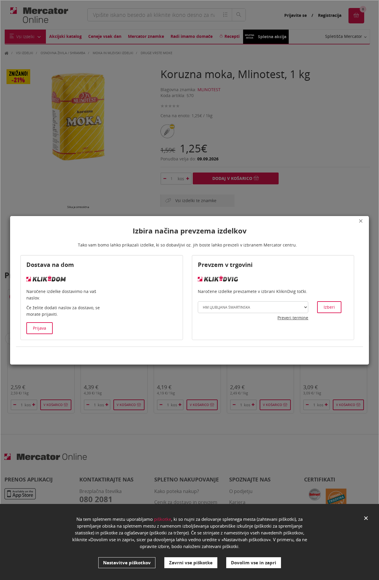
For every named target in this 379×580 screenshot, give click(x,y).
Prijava (39, 328)
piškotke (162, 519)
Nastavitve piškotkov (127, 563)
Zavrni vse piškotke (191, 563)
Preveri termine (292, 317)
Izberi (329, 307)
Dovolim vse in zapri (253, 563)
